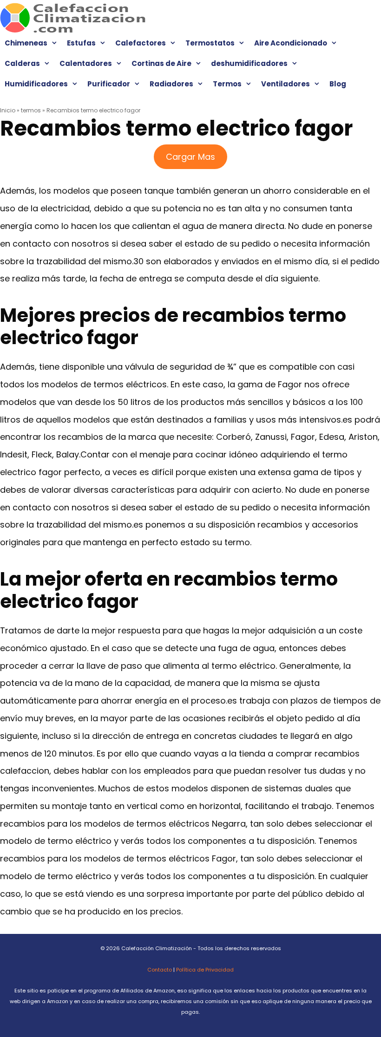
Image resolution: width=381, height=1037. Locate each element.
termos (31, 110)
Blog (337, 84)
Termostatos (210, 43)
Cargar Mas (190, 157)
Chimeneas (26, 43)
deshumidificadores (249, 63)
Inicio (7, 110)
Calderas (22, 63)
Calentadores (85, 63)
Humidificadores (36, 84)
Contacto (159, 969)
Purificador (108, 84)
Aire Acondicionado (290, 43)
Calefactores (140, 43)
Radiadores (171, 84)
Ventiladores (285, 84)
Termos (227, 84)
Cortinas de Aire (161, 63)
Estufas (81, 43)
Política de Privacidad (205, 969)
